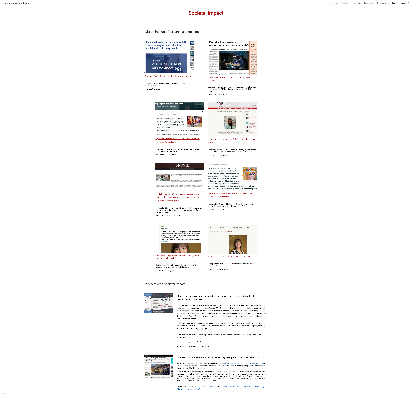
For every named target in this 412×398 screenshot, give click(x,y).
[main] (206, 14)
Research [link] (344, 3)
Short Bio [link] (334, 3)
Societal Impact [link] (399, 3)
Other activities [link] (383, 3)
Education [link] (357, 3)
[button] (409, 3)
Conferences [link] (369, 3)
